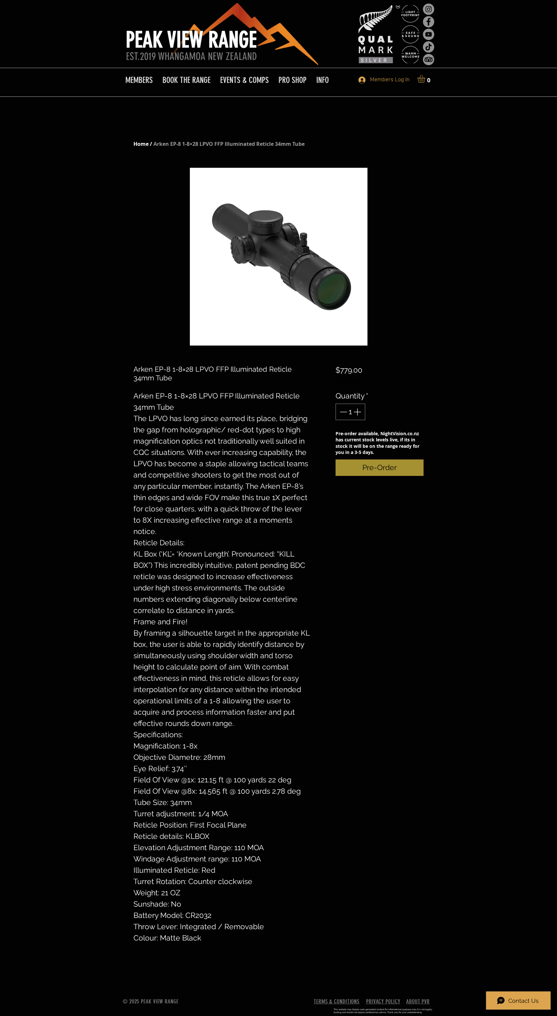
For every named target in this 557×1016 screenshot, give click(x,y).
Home (141, 143)
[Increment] (358, 412)
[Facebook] (428, 21)
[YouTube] (428, 34)
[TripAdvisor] (428, 59)
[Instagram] (428, 9)
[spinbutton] (350, 412)
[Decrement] (343, 412)
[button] (425, 79)
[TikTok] (428, 47)
